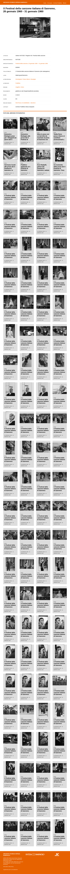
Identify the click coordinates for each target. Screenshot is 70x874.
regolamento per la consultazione (10, 869)
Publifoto (18, 83)
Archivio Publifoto (57, 3)
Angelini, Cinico (20, 87)
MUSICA (33, 103)
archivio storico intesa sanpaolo (15, 2)
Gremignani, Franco (21, 79)
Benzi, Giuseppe (31, 79)
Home (45, 3)
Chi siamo (49, 3)
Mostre (64, 3)
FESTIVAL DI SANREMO (22, 103)
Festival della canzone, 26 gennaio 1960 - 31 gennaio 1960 (32, 63)
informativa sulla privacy (8, 866)
